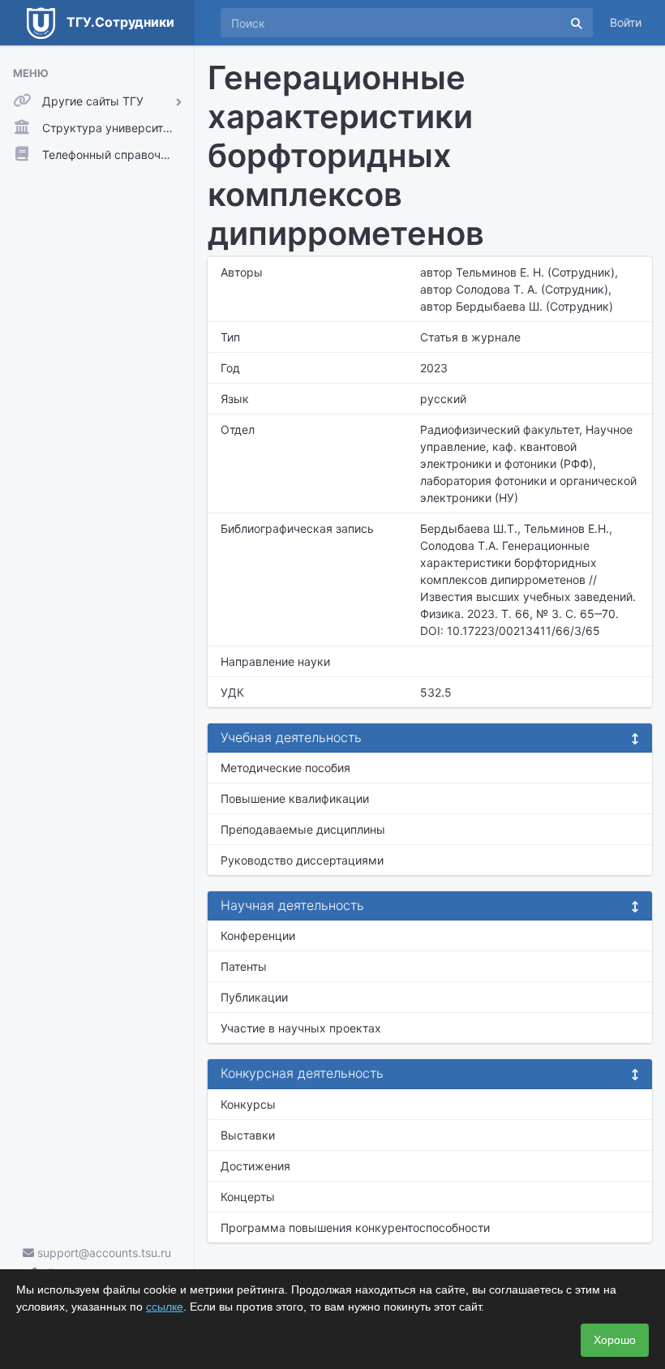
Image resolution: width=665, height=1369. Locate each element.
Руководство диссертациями (302, 860)
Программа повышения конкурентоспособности (355, 1227)
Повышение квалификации (295, 798)
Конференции (258, 935)
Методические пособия (285, 768)
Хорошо (615, 1339)
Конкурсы (248, 1104)
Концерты (248, 1197)
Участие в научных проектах (301, 1028)
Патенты (244, 966)
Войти (625, 22)
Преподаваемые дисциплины (303, 829)
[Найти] (576, 22)
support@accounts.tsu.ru (102, 1253)
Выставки (248, 1135)
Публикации (254, 997)
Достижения (255, 1166)
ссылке (164, 1306)
